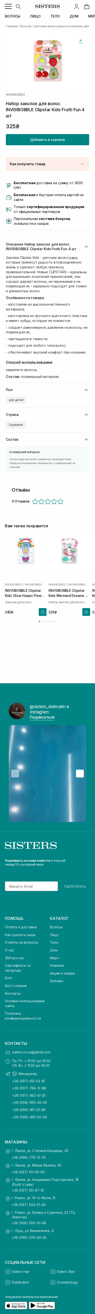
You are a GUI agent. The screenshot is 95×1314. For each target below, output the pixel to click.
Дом (53, 950)
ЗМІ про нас (14, 958)
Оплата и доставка (21, 927)
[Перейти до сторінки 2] (42, 621)
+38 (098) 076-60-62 (29, 1237)
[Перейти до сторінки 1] (39, 621)
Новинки (57, 965)
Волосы (56, 927)
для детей (16, 400)
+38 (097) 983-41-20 (29, 1095)
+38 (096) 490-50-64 (29, 1117)
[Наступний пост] (80, 773)
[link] (86, 6)
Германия (16, 425)
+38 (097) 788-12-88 (29, 1088)
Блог (8, 978)
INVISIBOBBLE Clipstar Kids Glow (36, 584)
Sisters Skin (66, 1271)
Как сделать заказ (20, 935)
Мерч (54, 958)
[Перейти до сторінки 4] (49, 621)
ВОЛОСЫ (12, 16)
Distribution (20, 1282)
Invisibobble (15, 94)
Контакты (13, 993)
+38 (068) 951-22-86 (29, 1110)
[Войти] (76, 6)
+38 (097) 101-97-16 (28, 1190)
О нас (9, 950)
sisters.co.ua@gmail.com (31, 1052)
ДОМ (74, 16)
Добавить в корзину (47, 139)
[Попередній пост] (15, 773)
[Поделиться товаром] (80, 41)
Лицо (54, 935)
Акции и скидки (62, 973)
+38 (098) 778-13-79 (29, 1157)
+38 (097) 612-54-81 (28, 1081)
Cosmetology (67, 1282)
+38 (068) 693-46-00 (29, 1102)
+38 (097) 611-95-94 (28, 1172)
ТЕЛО (55, 16)
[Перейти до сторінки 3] (46, 621)
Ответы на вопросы (21, 942)
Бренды (56, 981)
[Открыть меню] (8, 6)
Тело (54, 942)
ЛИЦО (35, 16)
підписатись (75, 886)
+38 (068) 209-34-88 (29, 1223)
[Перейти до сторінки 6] (55, 621)
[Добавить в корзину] (43, 612)
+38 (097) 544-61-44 (29, 1205)
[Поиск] (18, 6)
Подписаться (42, 717)
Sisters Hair (20, 1271)
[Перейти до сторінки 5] (52, 621)
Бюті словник (16, 986)
